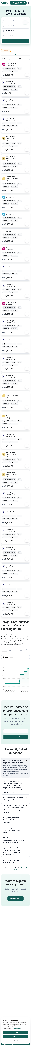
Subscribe (14, 737)
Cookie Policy (17, 1028)
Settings (15, 1040)
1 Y (15, 650)
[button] (15, 761)
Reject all (15, 1036)
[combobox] (15, 20)
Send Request (14, 898)
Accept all (15, 1032)
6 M (10, 650)
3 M (4, 650)
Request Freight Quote (17, 3)
